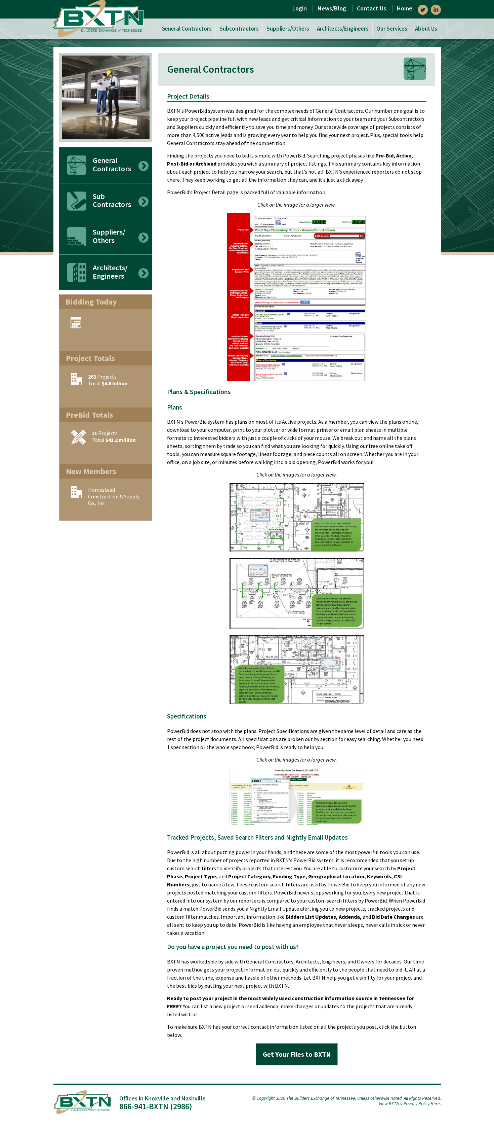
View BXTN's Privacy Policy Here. (410, 1103)
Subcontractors (239, 29)
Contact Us (371, 8)
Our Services (391, 29)
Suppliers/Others (287, 29)
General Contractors (186, 29)
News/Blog (332, 8)
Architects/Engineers (343, 29)
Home (404, 8)
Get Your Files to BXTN (297, 1054)
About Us (426, 29)
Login (299, 8)
